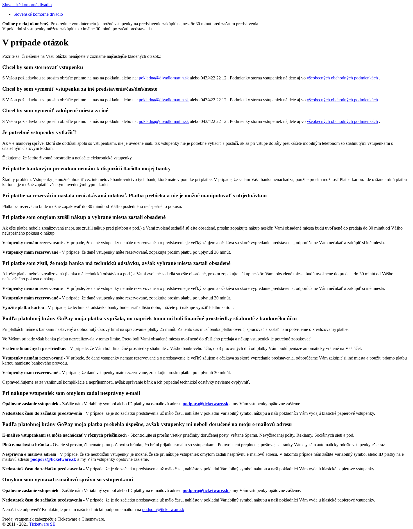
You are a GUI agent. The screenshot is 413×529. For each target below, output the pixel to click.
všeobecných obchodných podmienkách (342, 77)
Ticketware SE (42, 524)
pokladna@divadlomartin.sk (164, 77)
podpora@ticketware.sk (163, 509)
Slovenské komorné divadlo (27, 4)
